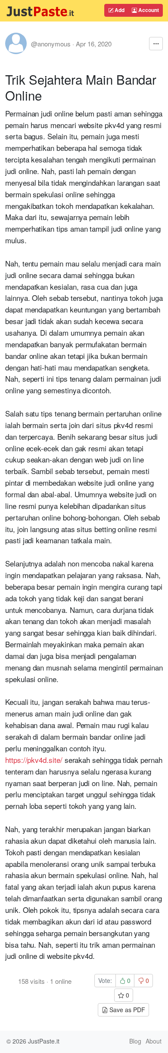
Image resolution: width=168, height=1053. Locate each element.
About (154, 1041)
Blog (135, 1041)
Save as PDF (126, 1009)
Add (118, 10)
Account (148, 10)
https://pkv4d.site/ (33, 759)
